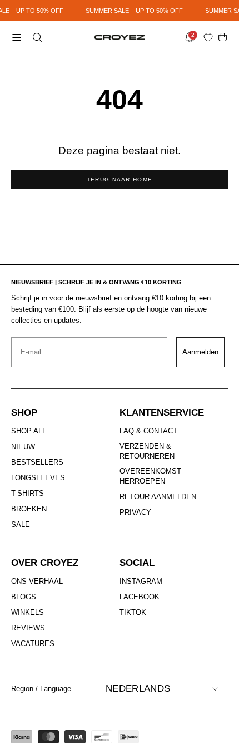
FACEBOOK (140, 597)
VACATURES (32, 643)
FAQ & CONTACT (148, 431)
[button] (36, 37)
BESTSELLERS (37, 462)
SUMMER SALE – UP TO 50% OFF (134, 10)
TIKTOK (133, 612)
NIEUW (23, 446)
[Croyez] (119, 37)
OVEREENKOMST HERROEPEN (150, 476)
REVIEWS (28, 628)
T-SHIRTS (27, 493)
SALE (20, 524)
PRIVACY (135, 512)
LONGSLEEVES (38, 478)
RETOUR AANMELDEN (158, 497)
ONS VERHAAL (37, 581)
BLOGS (23, 597)
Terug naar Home (120, 179)
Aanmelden (200, 352)
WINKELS (27, 612)
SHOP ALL (28, 431)
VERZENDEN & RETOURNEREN (147, 451)
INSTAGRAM (141, 581)
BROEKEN (29, 509)
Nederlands (138, 688)
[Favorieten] (210, 37)
